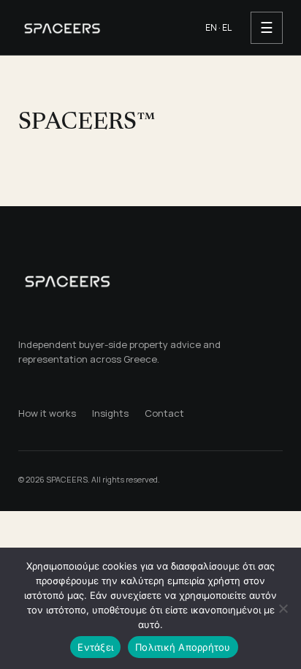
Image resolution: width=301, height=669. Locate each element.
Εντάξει (95, 647)
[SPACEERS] (100, 27)
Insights (110, 413)
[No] (282, 608)
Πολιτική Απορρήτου (183, 647)
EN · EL (218, 27)
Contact (164, 413)
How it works (47, 413)
